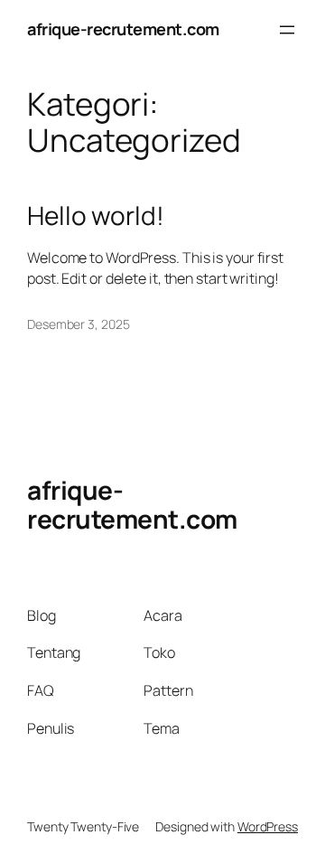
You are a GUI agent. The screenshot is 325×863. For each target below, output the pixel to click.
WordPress (267, 826)
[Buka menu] (287, 30)
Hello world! (95, 216)
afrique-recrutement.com (123, 29)
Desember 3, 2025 (78, 324)
